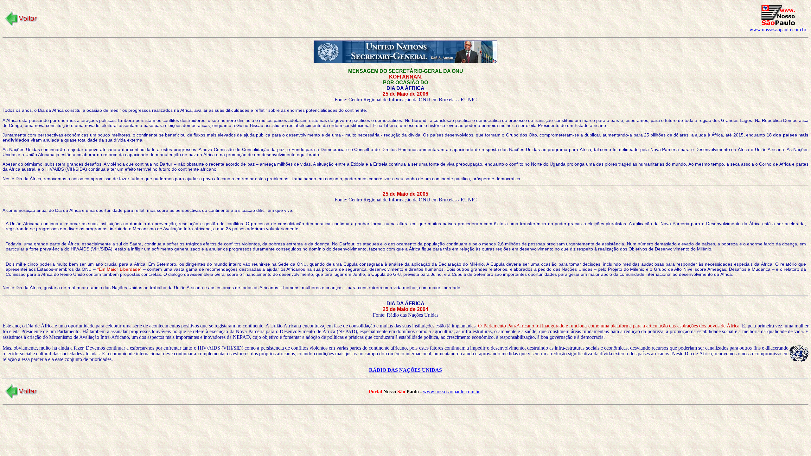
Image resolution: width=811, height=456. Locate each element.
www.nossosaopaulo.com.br (778, 29)
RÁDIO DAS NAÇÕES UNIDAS (405, 370)
